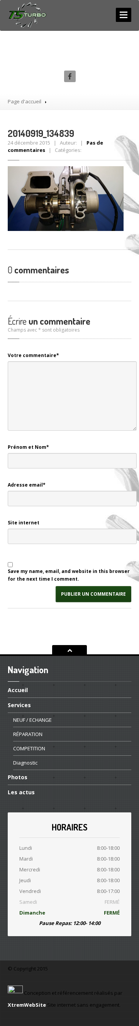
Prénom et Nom (28, 447)
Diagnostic (25, 762)
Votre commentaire (33, 355)
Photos (17, 777)
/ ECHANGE (32, 719)
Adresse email (27, 485)
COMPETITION (29, 748)
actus (21, 792)
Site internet (23, 522)
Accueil (18, 690)
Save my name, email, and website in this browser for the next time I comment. (69, 575)
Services (19, 705)
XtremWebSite (27, 1004)
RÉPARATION (27, 734)
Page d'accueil (24, 101)
